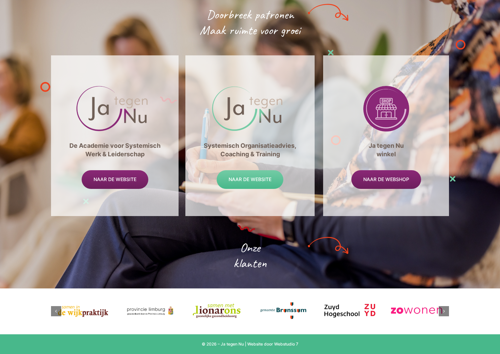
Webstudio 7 (286, 344)
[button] (56, 311)
